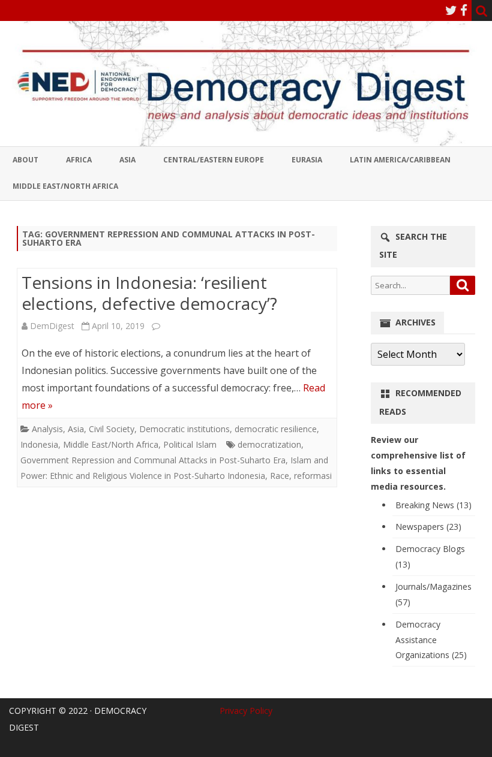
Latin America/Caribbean (400, 160)
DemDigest (52, 325)
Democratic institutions (184, 429)
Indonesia (39, 444)
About (25, 160)
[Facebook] (463, 10)
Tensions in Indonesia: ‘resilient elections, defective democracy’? (149, 293)
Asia (127, 160)
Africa (79, 160)
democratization (269, 444)
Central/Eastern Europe (213, 160)
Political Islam (190, 444)
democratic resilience (276, 429)
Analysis (47, 429)
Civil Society (111, 429)
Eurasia (307, 160)
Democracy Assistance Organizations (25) (431, 640)
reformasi (313, 475)
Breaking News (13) (433, 505)
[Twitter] (451, 10)
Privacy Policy (246, 710)
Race (279, 475)
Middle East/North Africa (65, 186)
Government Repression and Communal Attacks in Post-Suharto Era (153, 460)
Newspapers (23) (428, 526)
